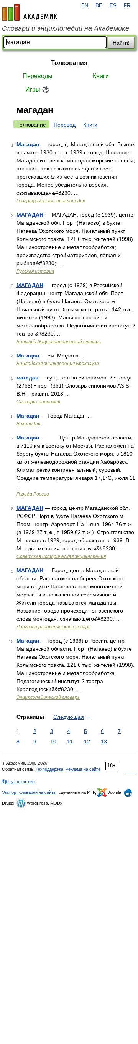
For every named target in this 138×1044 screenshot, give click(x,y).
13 (104, 741)
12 (87, 741)
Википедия (28, 423)
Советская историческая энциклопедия (61, 556)
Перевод (65, 125)
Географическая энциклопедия (50, 201)
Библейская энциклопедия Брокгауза (57, 363)
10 (53, 741)
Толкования (69, 63)
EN (84, 5)
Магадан (27, 144)
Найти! (121, 43)
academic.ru (29, 12)
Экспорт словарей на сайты (29, 792)
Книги (101, 76)
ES (113, 5)
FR (127, 5)
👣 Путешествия (18, 781)
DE (98, 5)
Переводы (38, 76)
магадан (27, 377)
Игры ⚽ (37, 89)
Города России (32, 494)
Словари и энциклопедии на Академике (65, 28)
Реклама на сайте (83, 769)
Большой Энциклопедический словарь (58, 341)
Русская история (35, 271)
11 (70, 741)
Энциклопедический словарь (48, 697)
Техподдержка (49, 769)
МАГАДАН (29, 215)
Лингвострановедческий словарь (53, 627)
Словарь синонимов (38, 401)
